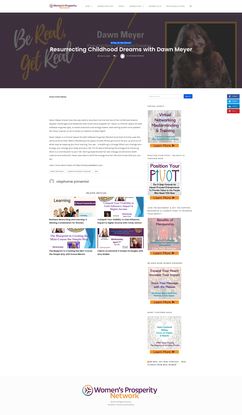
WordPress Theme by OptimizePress (121, 405)
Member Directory (105, 6)
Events (121, 6)
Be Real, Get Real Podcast (121, 43)
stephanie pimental (72, 181)
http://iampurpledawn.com (89, 165)
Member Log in (155, 6)
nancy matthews (57, 171)
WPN (96, 171)
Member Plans (135, 6)
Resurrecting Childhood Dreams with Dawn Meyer (121, 49)
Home (87, 6)
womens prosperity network (79, 171)
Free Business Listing (175, 6)
